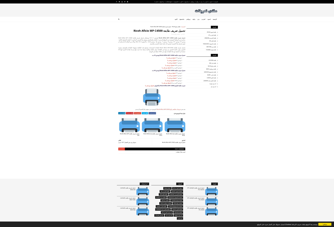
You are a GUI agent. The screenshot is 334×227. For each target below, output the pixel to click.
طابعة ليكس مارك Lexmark (210, 81)
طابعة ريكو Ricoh (176, 26)
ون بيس (180, 218)
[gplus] (116, 2)
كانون (181, 2)
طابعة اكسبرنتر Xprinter (210, 38)
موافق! (325, 224)
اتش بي (206, 2)
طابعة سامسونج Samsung (210, 72)
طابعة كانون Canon (211, 78)
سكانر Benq (167, 188)
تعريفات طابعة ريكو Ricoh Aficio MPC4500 (169, 109)
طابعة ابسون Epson (211, 32)
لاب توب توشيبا (213, 83)
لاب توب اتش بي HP (167, 212)
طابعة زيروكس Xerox (211, 69)
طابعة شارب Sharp (211, 75)
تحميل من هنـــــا (171, 58)
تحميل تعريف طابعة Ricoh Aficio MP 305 (129, 134)
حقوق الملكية (169, 2)
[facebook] (127, 2)
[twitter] (124, 2)
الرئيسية (216, 2)
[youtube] (122, 2)
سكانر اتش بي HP (177, 188)
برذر (201, 2)
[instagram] (119, 2)
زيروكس (192, 2)
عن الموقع (162, 2)
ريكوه (197, 2)
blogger (121, 149)
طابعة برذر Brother (211, 47)
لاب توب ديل (213, 86)
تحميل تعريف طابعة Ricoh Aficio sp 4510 (152, 134)
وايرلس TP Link (159, 215)
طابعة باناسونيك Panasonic (209, 44)
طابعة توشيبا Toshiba (211, 50)
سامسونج (187, 2)
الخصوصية (176, 2)
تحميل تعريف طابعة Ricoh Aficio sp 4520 (175, 134)
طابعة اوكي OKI (212, 41)
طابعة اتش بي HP (212, 35)
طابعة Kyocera (212, 60)
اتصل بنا (156, 2)
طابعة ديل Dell (212, 63)
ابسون (211, 2)
